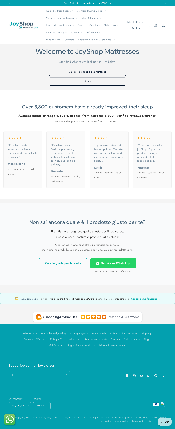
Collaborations (132, 339)
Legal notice (105, 421)
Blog (146, 339)
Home (87, 81)
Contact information (157, 421)
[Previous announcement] (10, 3)
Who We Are (30, 333)
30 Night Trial (57, 339)
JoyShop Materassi (26, 417)
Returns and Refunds (96, 339)
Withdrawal (75, 339)
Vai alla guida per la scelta (63, 263)
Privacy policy (142, 417)
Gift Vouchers (57, 345)
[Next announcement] (165, 3)
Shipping (147, 333)
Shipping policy (122, 421)
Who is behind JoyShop (54, 333)
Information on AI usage (112, 345)
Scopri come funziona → (146, 298)
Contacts (115, 339)
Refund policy (138, 421)
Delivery (28, 339)
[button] (60, 10)
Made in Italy (99, 333)
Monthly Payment (79, 333)
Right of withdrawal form (82, 345)
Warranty (41, 339)
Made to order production (123, 333)
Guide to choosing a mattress (87, 72)
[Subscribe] (66, 375)
